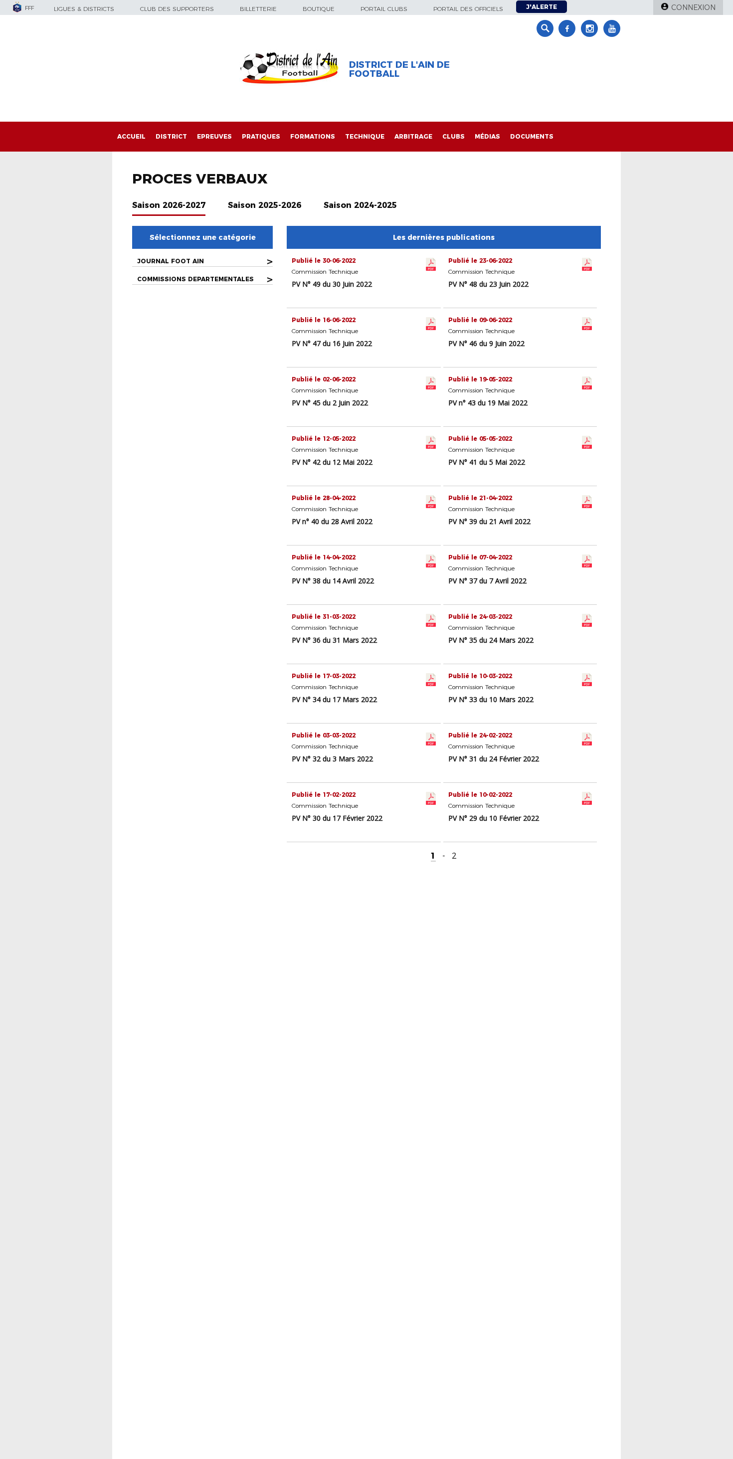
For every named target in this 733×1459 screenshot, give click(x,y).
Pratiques (261, 136)
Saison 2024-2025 (360, 205)
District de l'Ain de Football (399, 69)
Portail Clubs (384, 8)
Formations (312, 136)
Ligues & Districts (84, 8)
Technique (364, 136)
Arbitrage (413, 136)
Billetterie (258, 8)
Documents (531, 136)
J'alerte (541, 6)
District (171, 136)
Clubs (453, 136)
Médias (487, 136)
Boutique (319, 8)
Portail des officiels (468, 8)
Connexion (693, 7)
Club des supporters (177, 8)
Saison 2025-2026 (264, 205)
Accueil (131, 136)
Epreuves (214, 136)
